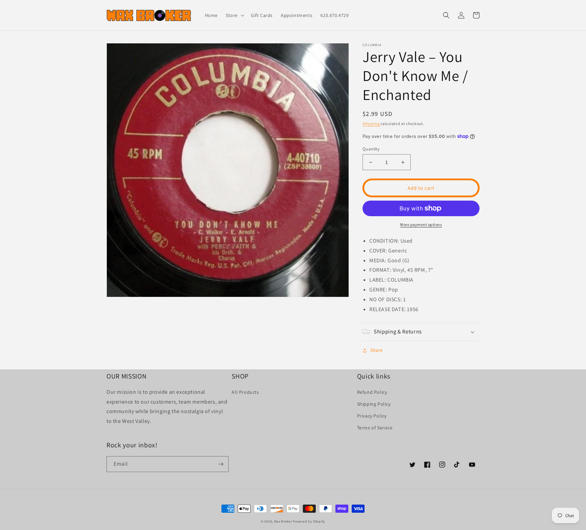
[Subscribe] (220, 464)
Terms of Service (375, 428)
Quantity (371, 149)
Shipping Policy (374, 404)
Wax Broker (283, 521)
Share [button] (376, 350)
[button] (234, 15)
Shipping (371, 123)
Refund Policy (372, 392)
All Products (245, 392)
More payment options (421, 224)
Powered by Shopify (309, 521)
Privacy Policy (372, 416)
